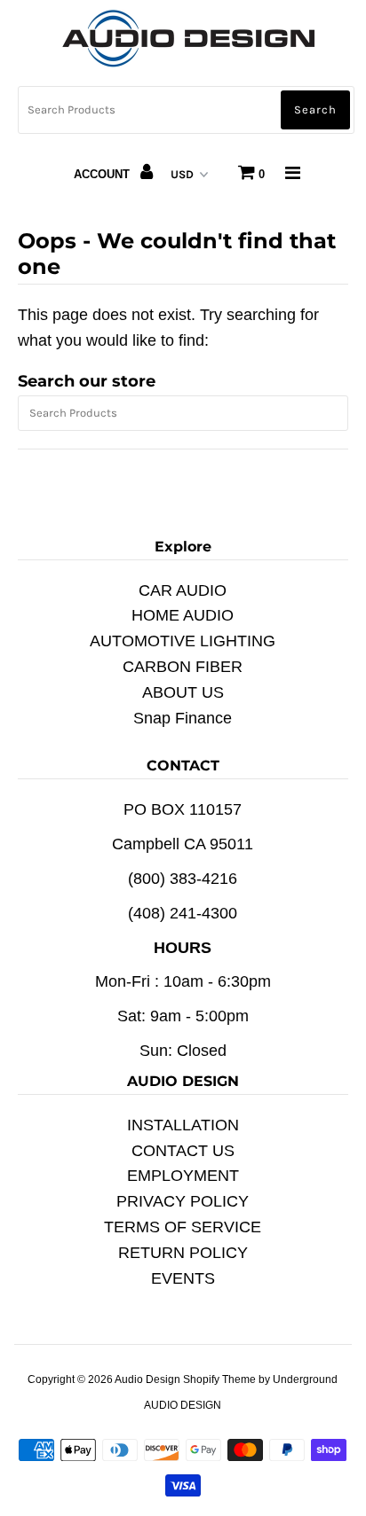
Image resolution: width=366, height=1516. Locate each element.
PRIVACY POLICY (182, 1201)
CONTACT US (183, 1151)
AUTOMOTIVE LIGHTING (182, 641)
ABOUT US (183, 692)
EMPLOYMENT (183, 1175)
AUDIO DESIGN (182, 1405)
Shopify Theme (219, 1379)
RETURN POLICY (183, 1253)
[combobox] (186, 110)
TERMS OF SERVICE (182, 1227)
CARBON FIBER (183, 667)
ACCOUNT (103, 174)
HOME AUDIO (182, 615)
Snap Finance (182, 718)
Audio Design (149, 1379)
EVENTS (183, 1278)
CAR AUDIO (183, 590)
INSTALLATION (183, 1125)
